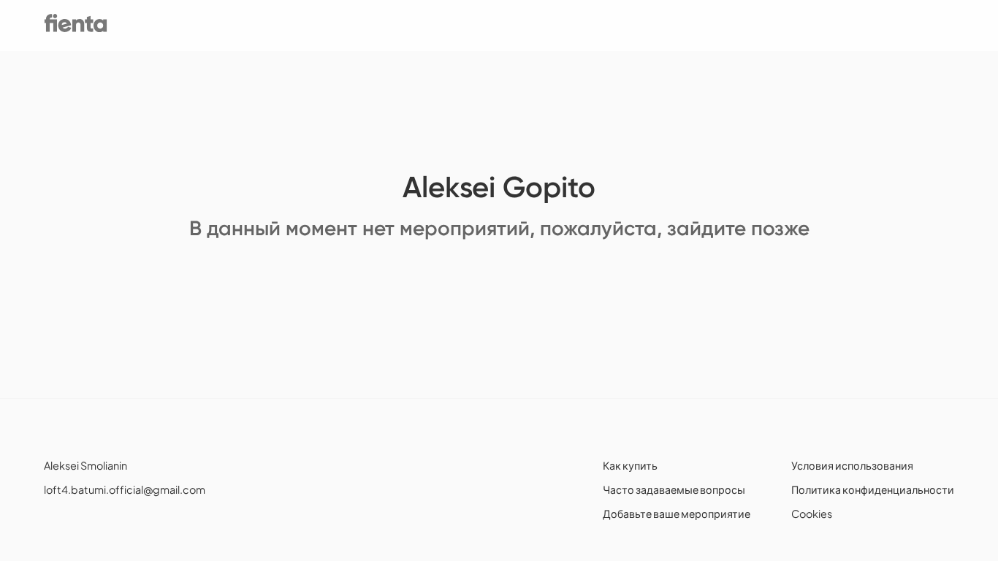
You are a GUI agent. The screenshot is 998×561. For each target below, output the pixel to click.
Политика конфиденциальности (872, 489)
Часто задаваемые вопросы (674, 489)
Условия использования (852, 465)
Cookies (811, 513)
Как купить (630, 465)
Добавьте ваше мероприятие (676, 513)
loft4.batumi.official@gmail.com (124, 489)
